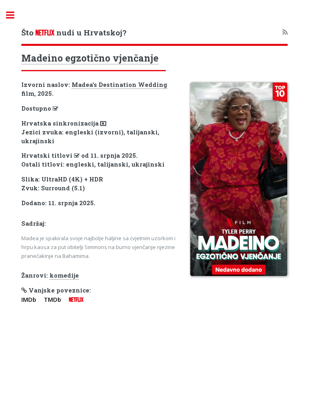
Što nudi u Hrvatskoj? (73, 32)
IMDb (28, 299)
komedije (64, 275)
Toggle (14, 15)
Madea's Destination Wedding (119, 85)
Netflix (76, 300)
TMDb (52, 299)
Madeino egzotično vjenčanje (90, 58)
